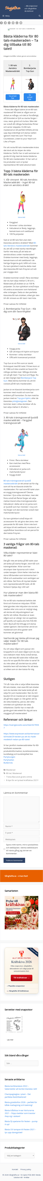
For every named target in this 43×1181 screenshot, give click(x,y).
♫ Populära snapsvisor (16, 986)
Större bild (21, 217)
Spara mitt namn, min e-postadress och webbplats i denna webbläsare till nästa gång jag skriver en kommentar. (22, 849)
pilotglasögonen (19, 401)
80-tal (9, 773)
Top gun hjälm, (24, 398)
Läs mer (10, 1040)
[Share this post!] (1, 23)
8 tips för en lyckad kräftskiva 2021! (22, 780)
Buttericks (8, 762)
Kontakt (15, 1169)
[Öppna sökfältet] (39, 15)
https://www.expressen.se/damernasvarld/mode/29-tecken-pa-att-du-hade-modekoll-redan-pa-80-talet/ (21, 736)
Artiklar (26, 1177)
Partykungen (9, 757)
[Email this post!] (20, 23)
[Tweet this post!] (5, 23)
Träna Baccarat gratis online (19, 776)
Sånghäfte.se (14, 1175)
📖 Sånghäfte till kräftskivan (18, 991)
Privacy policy (25, 1169)
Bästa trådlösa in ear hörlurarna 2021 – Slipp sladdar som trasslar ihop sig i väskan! (20, 1113)
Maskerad (10, 769)
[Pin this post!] (13, 23)
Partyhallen (9, 760)
